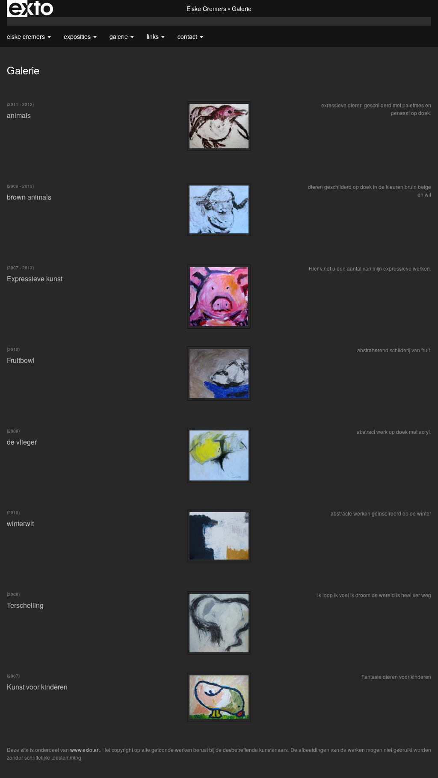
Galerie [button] (120, 36)
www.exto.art (85, 749)
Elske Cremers (206, 8)
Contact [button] (188, 36)
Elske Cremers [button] (27, 36)
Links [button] (153, 36)
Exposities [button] (78, 36)
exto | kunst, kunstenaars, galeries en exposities (31, 8)
